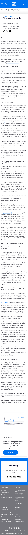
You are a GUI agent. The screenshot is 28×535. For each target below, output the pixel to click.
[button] (2, 3)
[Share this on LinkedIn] (10, 31)
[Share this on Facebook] (4, 31)
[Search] (6, 3)
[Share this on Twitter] (7, 31)
